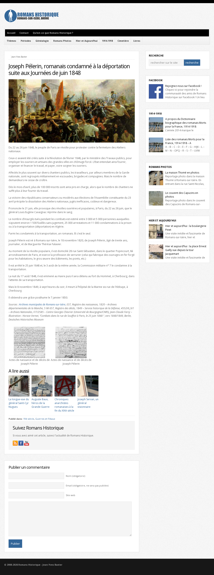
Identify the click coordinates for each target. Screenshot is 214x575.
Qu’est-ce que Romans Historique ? (53, 32)
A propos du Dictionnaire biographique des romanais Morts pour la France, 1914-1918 (185, 122)
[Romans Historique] (31, 21)
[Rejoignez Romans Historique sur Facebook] (20, 443)
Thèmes (11, 40)
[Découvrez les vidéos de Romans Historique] (26, 443)
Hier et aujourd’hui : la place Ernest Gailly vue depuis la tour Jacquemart (185, 250)
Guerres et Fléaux (45, 418)
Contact (24, 32)
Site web (70, 495)
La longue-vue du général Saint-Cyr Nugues (19, 403)
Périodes (26, 40)
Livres (136, 40)
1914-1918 (107, 40)
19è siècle (28, 418)
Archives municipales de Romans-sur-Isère (42, 304)
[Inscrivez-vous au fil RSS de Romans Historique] (15, 443)
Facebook (156, 80)
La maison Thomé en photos (182, 172)
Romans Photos (62, 40)
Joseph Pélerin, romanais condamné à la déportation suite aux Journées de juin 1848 (69, 69)
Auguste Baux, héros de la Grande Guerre (41, 403)
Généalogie (42, 40)
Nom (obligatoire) (75, 476)
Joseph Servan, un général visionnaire (88, 403)
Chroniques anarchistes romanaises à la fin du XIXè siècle (64, 404)
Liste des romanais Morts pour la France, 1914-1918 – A (184, 141)
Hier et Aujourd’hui (86, 40)
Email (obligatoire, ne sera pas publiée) (87, 485)
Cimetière (123, 40)
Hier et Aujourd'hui (162, 220)
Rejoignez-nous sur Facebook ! (183, 86)
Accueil (11, 32)
